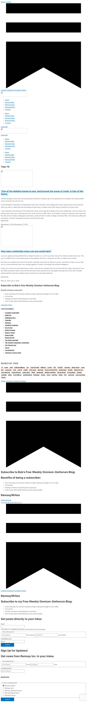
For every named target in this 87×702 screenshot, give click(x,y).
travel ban (54, 375)
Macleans (8, 323)
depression (41, 370)
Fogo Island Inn (5, 372)
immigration (40, 372)
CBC (54, 367)
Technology (36, 375)
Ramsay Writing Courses (13, 690)
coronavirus (8, 370)
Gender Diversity (16, 372)
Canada (49, 367)
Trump (60, 375)
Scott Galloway (17, 375)
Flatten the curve (78, 370)
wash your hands (80, 375)
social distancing (27, 375)
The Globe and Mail (11, 340)
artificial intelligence (19, 367)
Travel (7, 348)
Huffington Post (10, 318)
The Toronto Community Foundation (17, 342)
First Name (30, 635)
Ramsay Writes (10, 333)
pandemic (4, 375)
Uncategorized (9, 350)
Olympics (79, 372)
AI (2, 367)
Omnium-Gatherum (11, 325)
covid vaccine (32, 370)
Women (3, 377)
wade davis (71, 375)
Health (33, 372)
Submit (7, 645)
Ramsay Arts (9, 688)
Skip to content (6, 2)
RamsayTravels (10, 695)
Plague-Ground (10, 330)
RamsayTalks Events (12, 693)
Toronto (43, 375)
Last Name (62, 635)
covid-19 (19, 370)
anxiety (6, 367)
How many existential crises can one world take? (26, 251)
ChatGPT (60, 367)
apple (11, 367)
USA (65, 375)
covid (14, 370)
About (7, 100)
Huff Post (8, 315)
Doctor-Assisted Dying (51, 370)
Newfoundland (71, 372)
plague (10, 375)
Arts (27, 367)
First (28, 664)
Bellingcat (43, 367)
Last (55, 664)
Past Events (9, 328)
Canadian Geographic (12, 313)
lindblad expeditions (50, 372)
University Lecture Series (13, 353)
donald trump (62, 370)
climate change (75, 367)
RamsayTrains (10, 105)
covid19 (25, 370)
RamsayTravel (9, 338)
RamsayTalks (9, 102)
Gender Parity (26, 372)
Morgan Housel (61, 372)
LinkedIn (8, 320)
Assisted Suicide (34, 367)
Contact (8, 109)
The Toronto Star (10, 345)
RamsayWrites (10, 107)
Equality (70, 370)
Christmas (67, 367)
